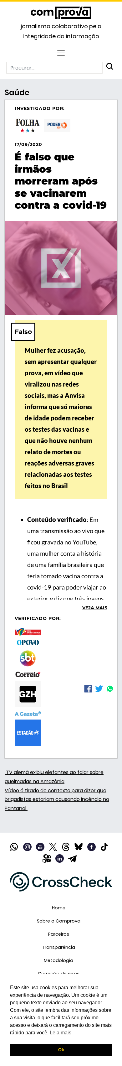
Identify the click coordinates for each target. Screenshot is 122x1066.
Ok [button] (61, 1049)
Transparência (58, 947)
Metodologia (58, 960)
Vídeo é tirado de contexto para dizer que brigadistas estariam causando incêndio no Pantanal (57, 799)
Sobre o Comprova (58, 921)
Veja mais (94, 608)
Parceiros (58, 934)
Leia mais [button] (60, 1032)
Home (58, 908)
